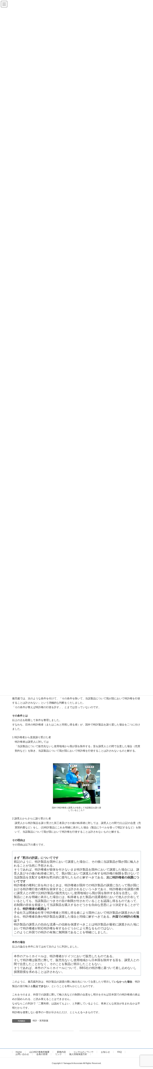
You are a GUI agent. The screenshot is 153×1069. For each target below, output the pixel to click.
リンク (58, 1054)
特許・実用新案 (40, 1020)
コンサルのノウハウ (83, 1052)
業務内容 (61, 1052)
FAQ (119, 1052)
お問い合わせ (22, 1054)
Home (19, 1052)
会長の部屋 (42, 1054)
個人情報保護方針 (78, 1054)
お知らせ (105, 1052)
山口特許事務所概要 (39, 1052)
